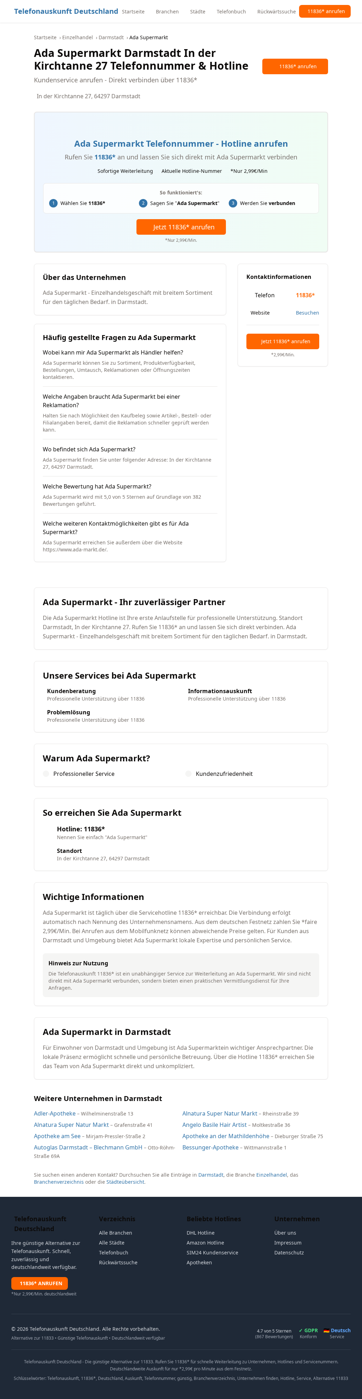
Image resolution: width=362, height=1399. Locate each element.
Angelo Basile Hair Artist (214, 1125)
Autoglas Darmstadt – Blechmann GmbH (88, 1147)
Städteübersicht (125, 1181)
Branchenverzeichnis (59, 1181)
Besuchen (307, 312)
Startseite (45, 37)
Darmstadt (111, 37)
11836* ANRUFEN (41, 1283)
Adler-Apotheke (55, 1113)
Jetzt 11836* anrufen (184, 227)
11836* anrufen (298, 66)
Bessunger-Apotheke (210, 1147)
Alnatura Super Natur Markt (219, 1113)
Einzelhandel (77, 37)
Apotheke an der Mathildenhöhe (225, 1136)
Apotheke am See (57, 1136)
